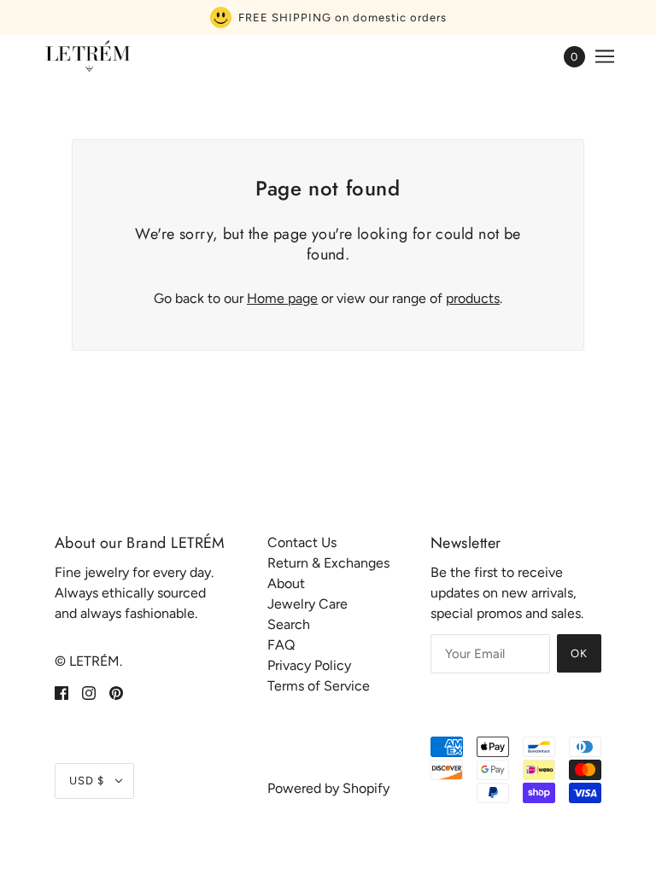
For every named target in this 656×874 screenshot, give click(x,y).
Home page (282, 298)
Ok (579, 653)
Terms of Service (318, 686)
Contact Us (302, 542)
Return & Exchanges (328, 563)
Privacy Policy (309, 665)
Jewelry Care (307, 604)
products (473, 298)
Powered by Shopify (328, 788)
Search (288, 624)
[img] (61, 692)
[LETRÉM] (87, 56)
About (286, 583)
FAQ (281, 645)
